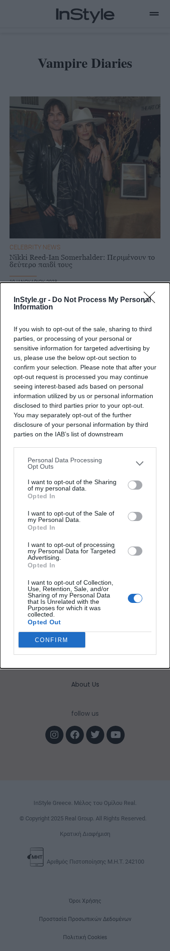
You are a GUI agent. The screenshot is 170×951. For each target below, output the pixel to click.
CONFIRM (51, 640)
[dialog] (85, 475)
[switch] (135, 485)
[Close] (152, 300)
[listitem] (85, 463)
